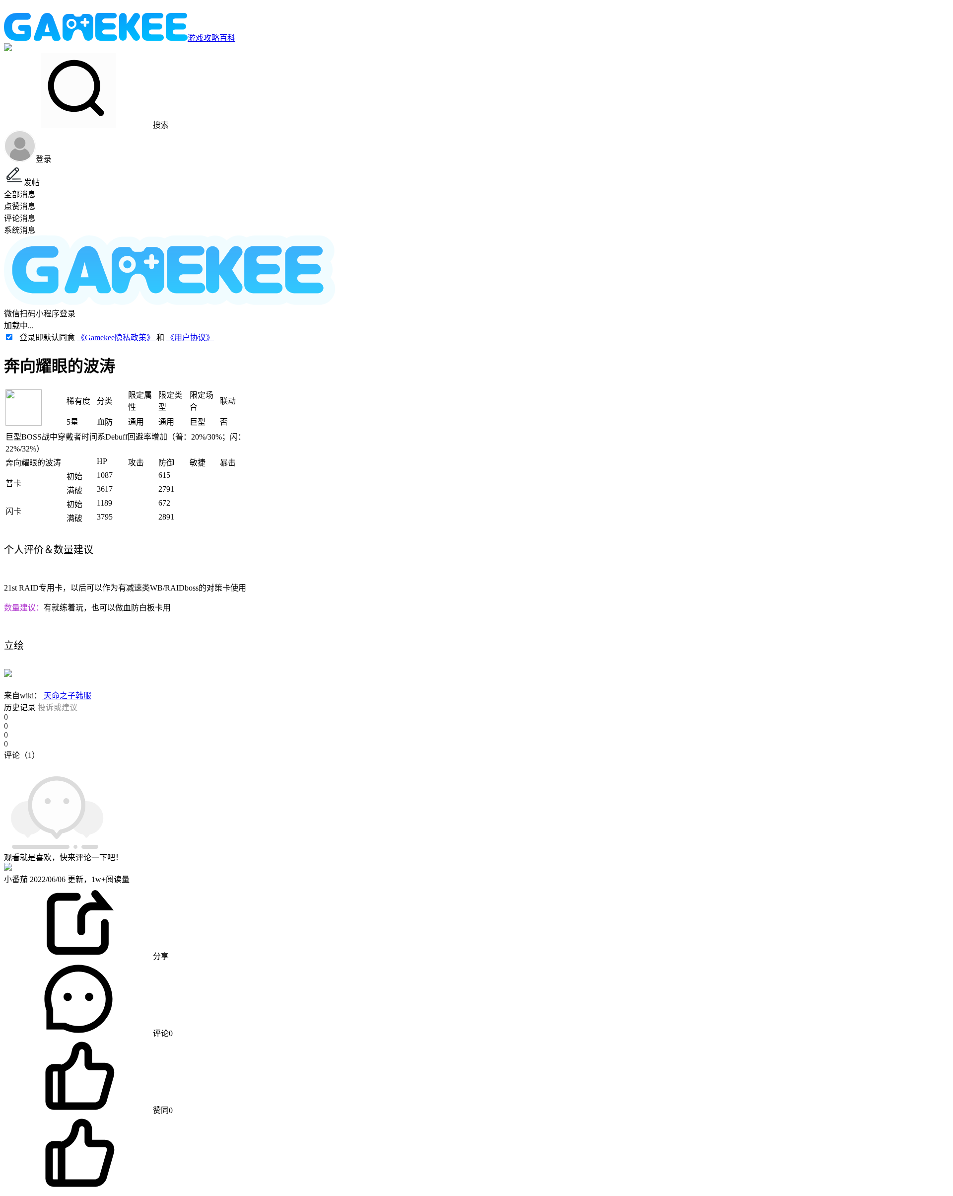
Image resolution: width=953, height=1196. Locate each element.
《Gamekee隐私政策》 (116, 337)
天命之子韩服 (66, 695)
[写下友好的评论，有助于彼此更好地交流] (230, 764)
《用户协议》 (190, 337)
